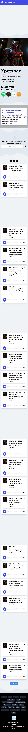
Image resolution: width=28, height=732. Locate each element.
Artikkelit (18, 726)
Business (23, 697)
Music (18, 699)
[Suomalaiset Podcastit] (14, 718)
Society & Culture (20, 702)
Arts (10, 697)
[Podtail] (8, 94)
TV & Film (14, 704)
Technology (7, 704)
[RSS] (19, 94)
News (17, 707)
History (4, 707)
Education (15, 697)
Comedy (4, 697)
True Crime (11, 707)
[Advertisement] (14, 19)
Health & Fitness (15, 710)
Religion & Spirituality (8, 702)
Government (5, 710)
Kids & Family (11, 699)
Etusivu (5, 726)
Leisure (23, 707)
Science (23, 710)
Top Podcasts (11, 726)
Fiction (21, 704)
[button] (26, 2)
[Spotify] (3, 94)
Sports (13, 712)
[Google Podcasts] (13, 94)
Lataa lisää (14, 683)
